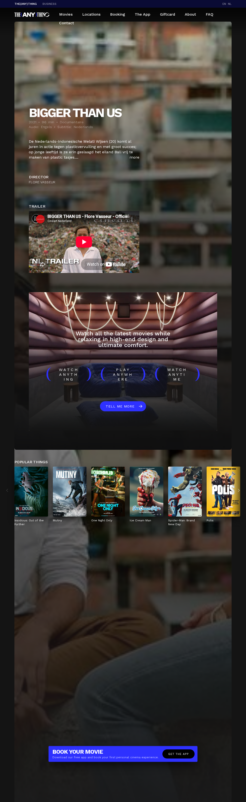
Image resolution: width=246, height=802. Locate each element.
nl (230, 4)
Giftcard (167, 14)
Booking (117, 14)
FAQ (209, 14)
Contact (66, 23)
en (224, 4)
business (49, 4)
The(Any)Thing (25, 4)
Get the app (178, 754)
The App (142, 14)
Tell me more (120, 406)
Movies (66, 14)
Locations (91, 14)
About (190, 14)
